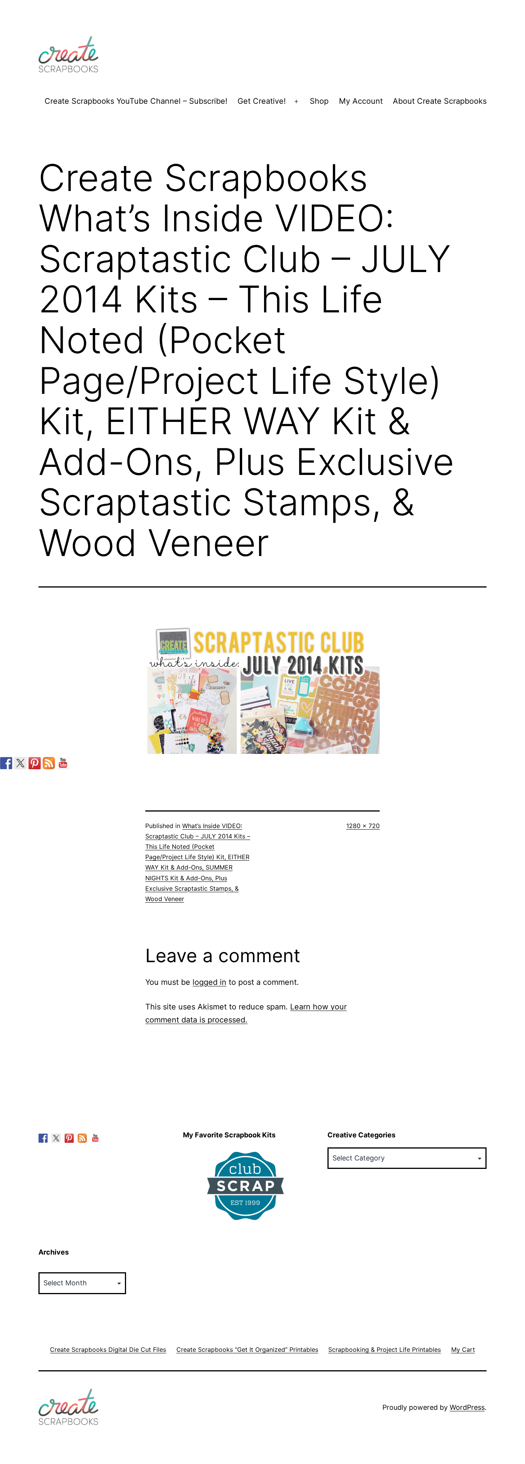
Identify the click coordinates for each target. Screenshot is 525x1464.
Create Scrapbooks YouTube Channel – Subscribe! (136, 101)
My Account (361, 101)
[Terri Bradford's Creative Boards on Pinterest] (34, 763)
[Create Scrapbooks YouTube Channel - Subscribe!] (63, 763)
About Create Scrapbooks (440, 101)
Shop (319, 101)
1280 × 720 (363, 826)
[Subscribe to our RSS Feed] (49, 763)
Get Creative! (262, 101)
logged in (209, 982)
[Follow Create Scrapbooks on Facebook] (6, 763)
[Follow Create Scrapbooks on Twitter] (20, 763)
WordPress (467, 1407)
